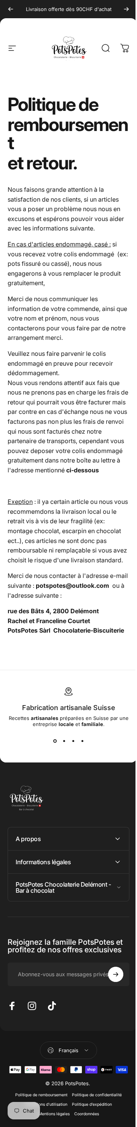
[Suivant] (126, 9)
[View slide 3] (73, 740)
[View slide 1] (54, 740)
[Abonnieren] (110, 1013)
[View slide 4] (82, 740)
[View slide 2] (63, 740)
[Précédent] (10, 9)
